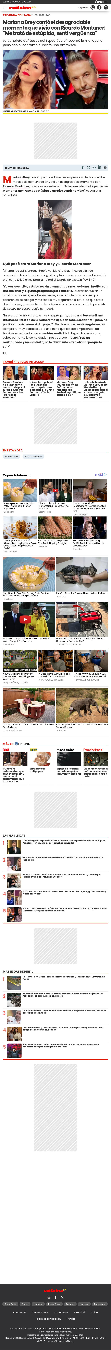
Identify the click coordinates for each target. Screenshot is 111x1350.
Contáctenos (61, 1312)
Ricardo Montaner (33, 456)
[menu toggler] (5, 7)
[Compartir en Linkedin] (99, 167)
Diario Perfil (10, 1304)
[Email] (105, 168)
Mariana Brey (11, 456)
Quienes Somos (40, 1312)
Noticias (38, 1304)
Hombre (84, 1304)
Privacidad (79, 1312)
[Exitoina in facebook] (99, 7)
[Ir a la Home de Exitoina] (22, 8)
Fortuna (70, 1304)
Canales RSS (19, 1312)
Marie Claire (54, 1304)
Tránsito (70, 1318)
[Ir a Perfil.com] (101, 2)
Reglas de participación (48, 1318)
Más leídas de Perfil (18, 972)
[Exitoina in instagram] (92, 7)
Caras (25, 1304)
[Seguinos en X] (106, 7)
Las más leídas (14, 836)
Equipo (94, 1312)
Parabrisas (99, 1304)
